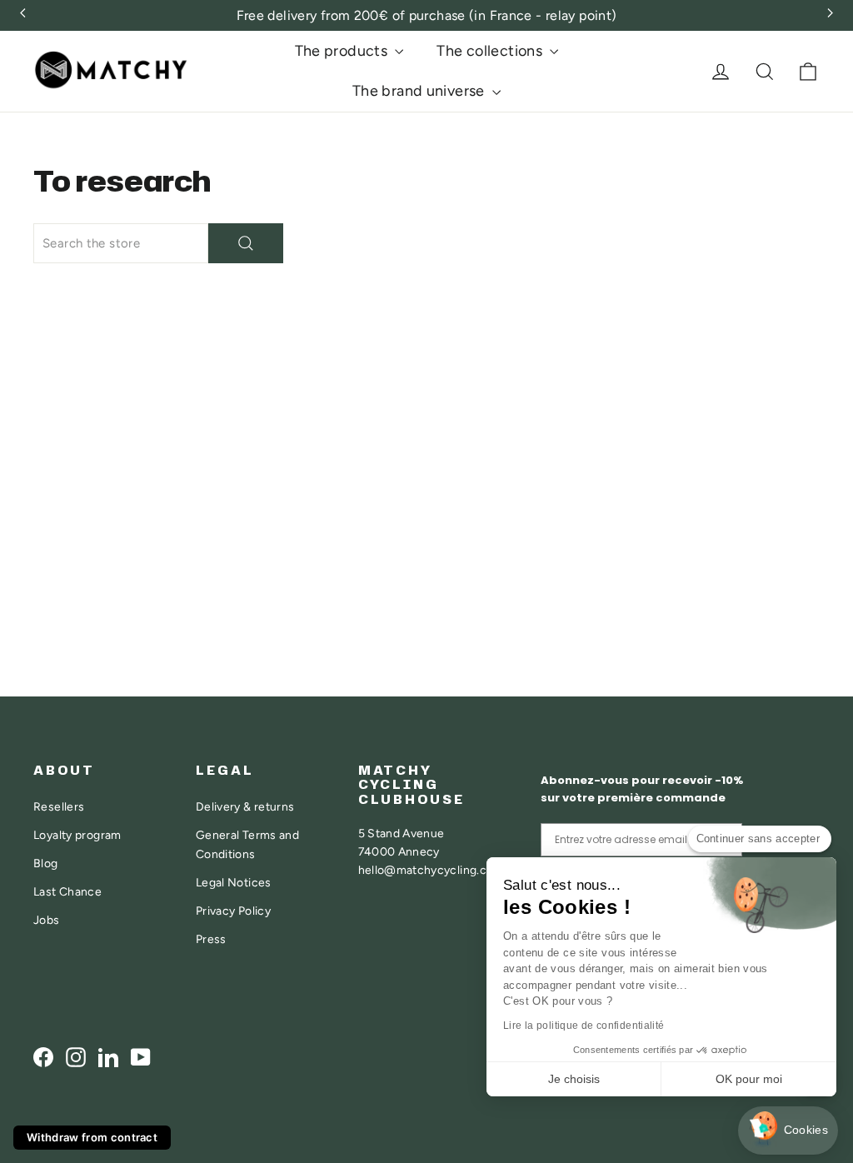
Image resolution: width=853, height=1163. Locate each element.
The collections (491, 51)
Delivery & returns (245, 806)
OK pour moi (749, 1079)
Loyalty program (77, 834)
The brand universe (420, 91)
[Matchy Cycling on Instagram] (76, 1056)
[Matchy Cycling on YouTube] (141, 1056)
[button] (788, 1131)
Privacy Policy (233, 910)
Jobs (46, 919)
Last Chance (67, 891)
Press (211, 939)
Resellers (58, 806)
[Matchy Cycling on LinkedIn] (108, 1056)
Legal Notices (234, 882)
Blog (45, 863)
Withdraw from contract (92, 1137)
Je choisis (574, 1079)
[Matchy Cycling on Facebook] (43, 1056)
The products (343, 51)
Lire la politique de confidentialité (584, 1025)
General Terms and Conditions (247, 844)
